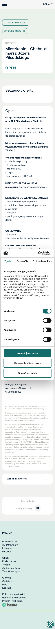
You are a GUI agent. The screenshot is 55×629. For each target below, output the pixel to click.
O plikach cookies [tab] (42, 261)
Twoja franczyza (11, 571)
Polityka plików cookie (14, 597)
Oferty (5, 558)
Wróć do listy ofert (17, 22)
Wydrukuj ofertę (13, 30)
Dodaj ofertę (9, 561)
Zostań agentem (11, 568)
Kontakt (6, 587)
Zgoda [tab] (7, 261)
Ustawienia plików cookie (27, 363)
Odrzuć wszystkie (27, 373)
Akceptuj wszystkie (27, 353)
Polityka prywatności (13, 594)
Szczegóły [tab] (22, 261)
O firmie (6, 577)
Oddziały (7, 581)
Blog (4, 584)
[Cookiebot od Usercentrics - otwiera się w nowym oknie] (38, 253)
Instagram (7, 548)
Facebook (7, 551)
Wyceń (6, 564)
